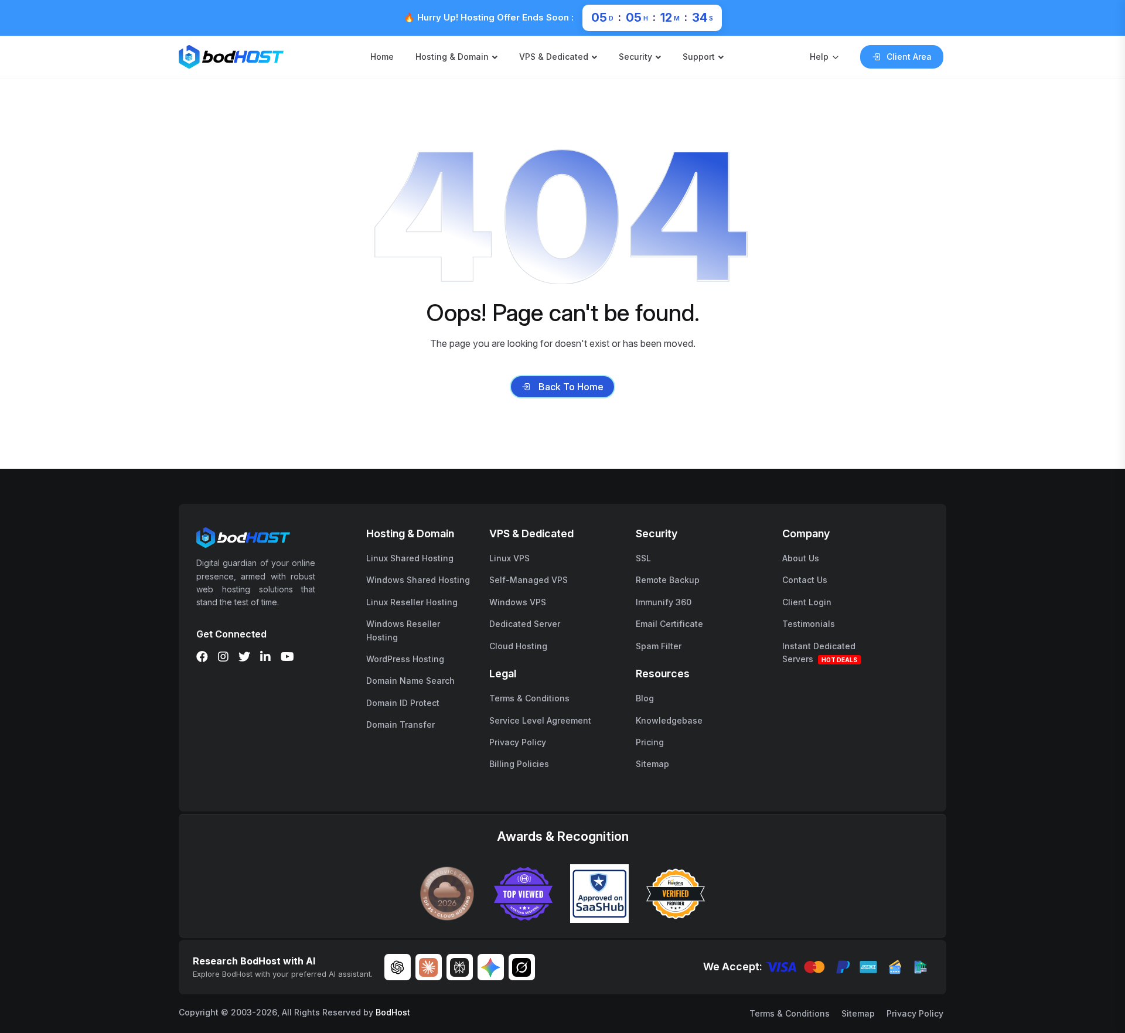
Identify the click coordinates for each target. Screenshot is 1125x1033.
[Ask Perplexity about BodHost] (459, 967)
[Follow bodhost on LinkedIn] (265, 657)
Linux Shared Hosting (410, 558)
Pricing (650, 742)
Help (819, 57)
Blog (645, 698)
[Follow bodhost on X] (244, 657)
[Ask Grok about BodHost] (522, 967)
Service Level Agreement (540, 720)
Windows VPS (517, 602)
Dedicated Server (524, 624)
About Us (800, 558)
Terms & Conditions (529, 698)
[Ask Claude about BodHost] (428, 967)
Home (382, 57)
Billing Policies (519, 764)
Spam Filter (658, 646)
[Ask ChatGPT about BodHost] (397, 967)
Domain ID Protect (402, 703)
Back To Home (571, 387)
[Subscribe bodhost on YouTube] (287, 657)
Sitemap (652, 764)
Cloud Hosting (518, 646)
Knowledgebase (669, 720)
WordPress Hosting (405, 659)
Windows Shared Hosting (418, 580)
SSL (643, 558)
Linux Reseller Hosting (412, 602)
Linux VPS (509, 558)
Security (635, 57)
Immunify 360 (663, 602)
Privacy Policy (517, 742)
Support (699, 57)
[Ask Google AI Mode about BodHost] (491, 967)
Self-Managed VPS (528, 580)
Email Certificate (669, 624)
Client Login (806, 602)
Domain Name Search (410, 681)
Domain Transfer (400, 724)
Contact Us (804, 580)
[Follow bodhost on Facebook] (202, 657)
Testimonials (808, 624)
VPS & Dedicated (553, 57)
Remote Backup (668, 580)
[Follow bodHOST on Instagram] (223, 657)
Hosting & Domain (452, 57)
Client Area (909, 57)
